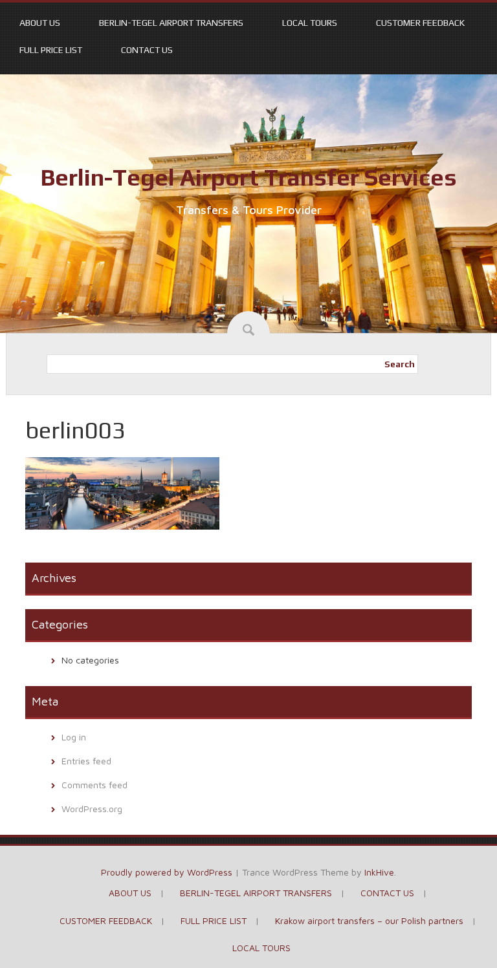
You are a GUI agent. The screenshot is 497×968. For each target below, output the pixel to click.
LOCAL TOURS (309, 22)
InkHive (379, 871)
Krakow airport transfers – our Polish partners (369, 920)
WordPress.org (91, 808)
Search (399, 364)
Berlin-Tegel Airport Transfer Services (248, 177)
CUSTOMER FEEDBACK (420, 22)
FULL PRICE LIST (50, 50)
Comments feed (94, 784)
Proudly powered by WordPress (166, 871)
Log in (73, 736)
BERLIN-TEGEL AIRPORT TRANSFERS (171, 22)
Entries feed (86, 760)
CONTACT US (147, 50)
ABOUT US (39, 22)
